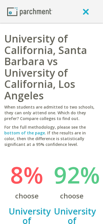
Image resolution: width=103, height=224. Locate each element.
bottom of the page (24, 133)
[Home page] (29, 11)
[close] (86, 11)
